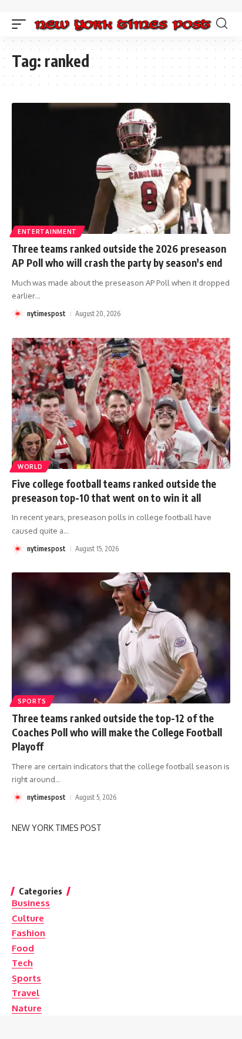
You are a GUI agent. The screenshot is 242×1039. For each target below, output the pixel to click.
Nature (27, 1008)
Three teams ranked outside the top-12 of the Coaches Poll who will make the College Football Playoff (117, 732)
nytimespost (46, 313)
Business (31, 903)
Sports (32, 701)
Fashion (28, 933)
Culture (28, 918)
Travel (25, 992)
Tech (22, 962)
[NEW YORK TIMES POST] (122, 24)
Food (23, 948)
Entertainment (47, 231)
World (30, 466)
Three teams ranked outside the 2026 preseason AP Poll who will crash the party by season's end (119, 255)
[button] (22, 24)
